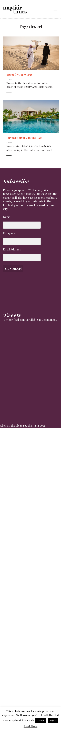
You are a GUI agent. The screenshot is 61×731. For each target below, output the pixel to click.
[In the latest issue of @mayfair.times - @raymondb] (30, 654)
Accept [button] (40, 720)
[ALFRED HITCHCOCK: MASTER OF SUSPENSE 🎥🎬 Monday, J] (30, 447)
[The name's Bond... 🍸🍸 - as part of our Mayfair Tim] (30, 688)
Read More (30, 726)
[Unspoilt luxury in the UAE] (31, 116)
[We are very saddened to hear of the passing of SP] (30, 481)
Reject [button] (53, 720)
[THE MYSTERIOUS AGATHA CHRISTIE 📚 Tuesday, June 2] (30, 585)
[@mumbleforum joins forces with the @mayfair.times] (30, 550)
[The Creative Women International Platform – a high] (30, 619)
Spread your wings (19, 74)
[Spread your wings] (31, 53)
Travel (9, 79)
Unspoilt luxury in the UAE (24, 138)
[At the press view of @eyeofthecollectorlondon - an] (30, 516)
